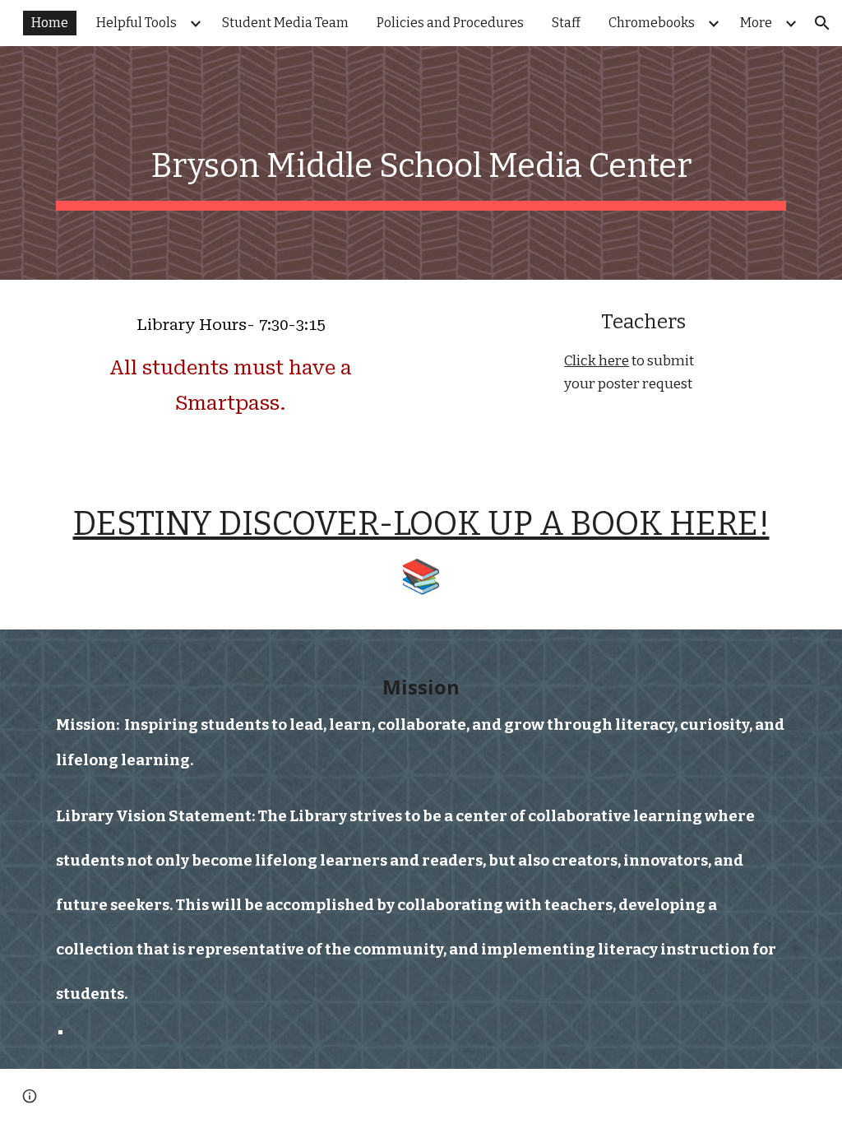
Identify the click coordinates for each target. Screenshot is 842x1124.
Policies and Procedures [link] (450, 22)
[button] (822, 23)
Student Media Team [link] (285, 22)
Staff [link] (566, 22)
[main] (421, 163)
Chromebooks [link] (651, 22)
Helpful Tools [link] (136, 22)
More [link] (756, 22)
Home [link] (49, 22)
